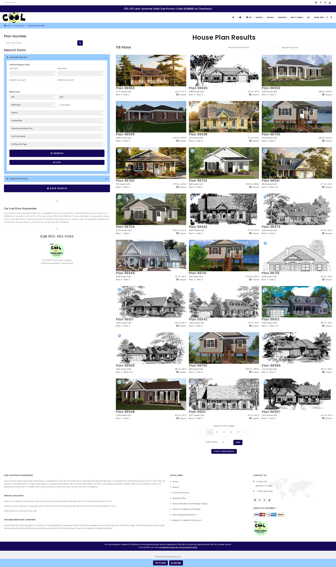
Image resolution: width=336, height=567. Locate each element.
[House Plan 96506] (151, 348)
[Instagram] (325, 2)
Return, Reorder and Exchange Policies (190, 503)
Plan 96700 (125, 180)
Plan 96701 (197, 273)
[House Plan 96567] (297, 394)
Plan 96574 (271, 227)
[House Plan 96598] (224, 117)
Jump (237, 442)
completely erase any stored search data (178, 547)
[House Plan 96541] (297, 163)
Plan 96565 (198, 88)
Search (259, 17)
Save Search (58, 188)
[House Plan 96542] (224, 302)
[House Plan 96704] (151, 209)
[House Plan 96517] (151, 302)
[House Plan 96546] (151, 255)
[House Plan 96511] (224, 394)
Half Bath (65, 105)
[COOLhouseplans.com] (13, 17)
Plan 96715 (270, 273)
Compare (182, 94)
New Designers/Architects (184, 514)
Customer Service (181, 492)
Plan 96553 (271, 88)
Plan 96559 (125, 88)
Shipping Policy (179, 498)
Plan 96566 (271, 365)
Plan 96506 (125, 365)
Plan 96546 (125, 273)
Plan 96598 (198, 134)
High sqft (62, 69)
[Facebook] (320, 2)
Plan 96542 (198, 319)
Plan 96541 (271, 180)
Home (8, 26)
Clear (57, 162)
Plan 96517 (124, 319)
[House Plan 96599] (151, 117)
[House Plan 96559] (151, 70)
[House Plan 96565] (224, 70)
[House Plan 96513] (297, 302)
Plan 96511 (197, 412)
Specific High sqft (66, 80)
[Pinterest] (316, 2)
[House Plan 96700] (151, 163)
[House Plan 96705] (297, 117)
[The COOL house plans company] (57, 250)
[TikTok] (329, 2)
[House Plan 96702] (224, 163)
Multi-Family (297, 17)
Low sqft (13, 69)
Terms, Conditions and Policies (187, 509)
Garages (282, 17)
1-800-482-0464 (265, 491)
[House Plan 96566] (297, 348)
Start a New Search (224, 451)
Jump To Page (212, 442)
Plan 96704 (125, 227)
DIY (308, 17)
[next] (245, 432)
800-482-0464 (10, 3)
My (250, 17)
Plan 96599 (125, 134)
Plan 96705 (271, 134)
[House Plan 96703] (224, 348)
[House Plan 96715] (297, 255)
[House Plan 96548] (151, 394)
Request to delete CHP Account (187, 520)
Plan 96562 (198, 227)
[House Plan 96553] (297, 70)
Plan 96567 (271, 412)
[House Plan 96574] (297, 209)
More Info (319, 17)
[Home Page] (240, 17)
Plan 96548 (125, 412)
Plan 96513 (270, 319)
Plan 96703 (198, 365)
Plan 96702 (198, 180)
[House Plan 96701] (224, 255)
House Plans (19, 26)
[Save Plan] (119, 58)
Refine (177, 563)
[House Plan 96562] (224, 209)
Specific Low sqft (17, 80)
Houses (270, 17)
